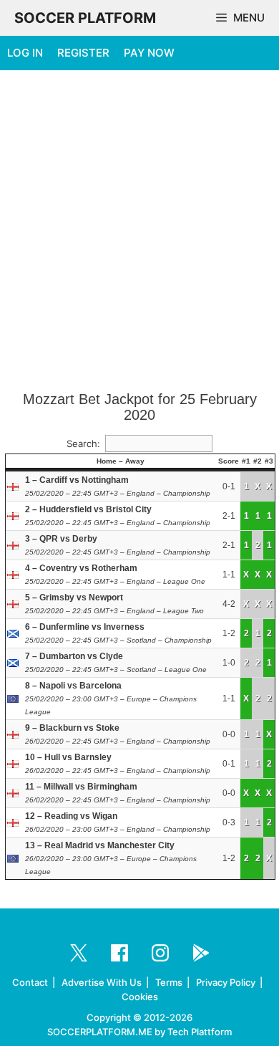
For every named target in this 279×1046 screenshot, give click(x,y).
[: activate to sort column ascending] (15, 461)
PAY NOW (149, 52)
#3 (269, 461)
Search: (83, 443)
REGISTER (83, 52)
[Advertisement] (139, 231)
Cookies (140, 996)
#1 (246, 461)
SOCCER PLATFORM (85, 18)
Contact (30, 982)
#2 (257, 461)
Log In (25, 52)
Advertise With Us (102, 982)
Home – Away (121, 461)
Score (228, 461)
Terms (168, 982)
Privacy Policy (225, 982)
